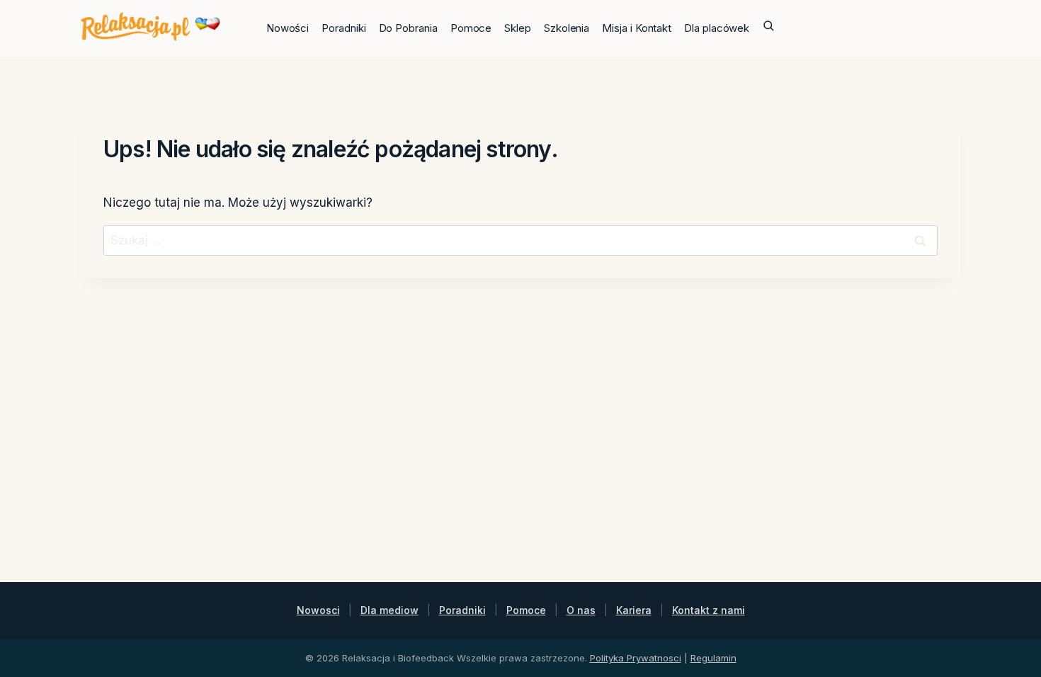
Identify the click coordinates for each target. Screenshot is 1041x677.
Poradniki (343, 28)
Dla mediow (389, 610)
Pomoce (471, 28)
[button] (768, 28)
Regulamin (713, 658)
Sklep (517, 28)
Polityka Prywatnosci (635, 658)
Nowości (287, 28)
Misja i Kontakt (636, 28)
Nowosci (318, 610)
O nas (581, 610)
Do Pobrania (408, 28)
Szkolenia (566, 28)
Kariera (634, 610)
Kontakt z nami (708, 610)
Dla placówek (716, 28)
